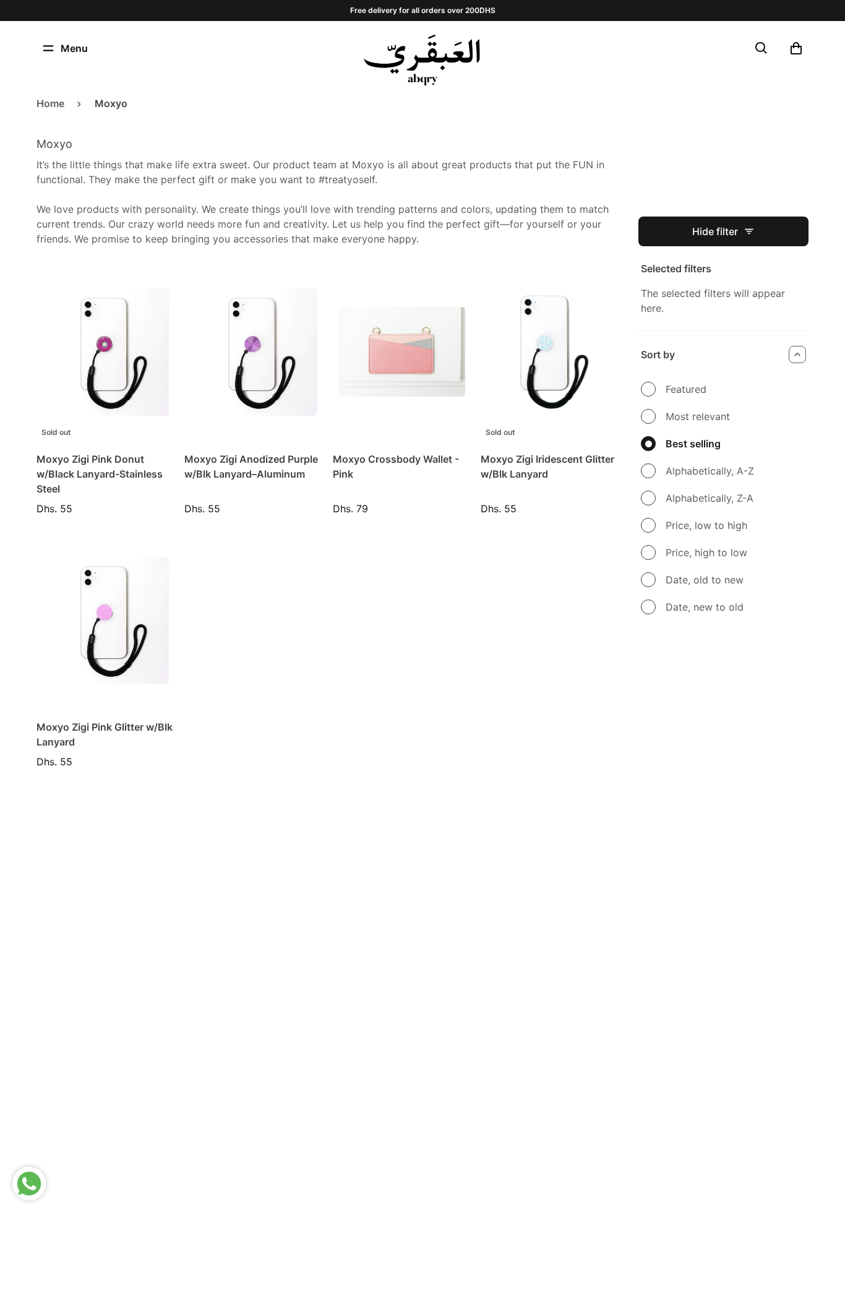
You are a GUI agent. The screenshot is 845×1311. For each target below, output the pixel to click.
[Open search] (761, 48)
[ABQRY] (422, 60)
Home (50, 103)
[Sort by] (797, 354)
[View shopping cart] (796, 48)
